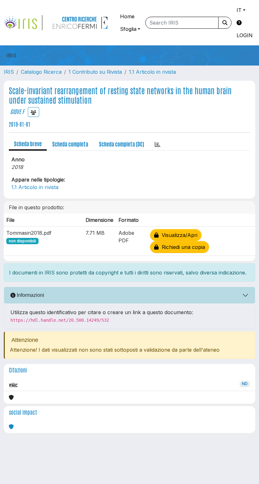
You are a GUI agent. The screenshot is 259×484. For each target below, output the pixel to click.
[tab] (157, 144)
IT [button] (239, 10)
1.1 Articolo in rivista (152, 72)
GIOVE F (17, 111)
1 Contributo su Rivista (95, 72)
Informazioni (29, 295)
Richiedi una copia (182, 247)
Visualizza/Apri (178, 235)
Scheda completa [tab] (70, 143)
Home (127, 16)
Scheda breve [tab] (28, 143)
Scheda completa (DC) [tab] (121, 143)
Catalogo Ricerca (41, 72)
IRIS (9, 72)
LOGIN (245, 35)
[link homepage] (23, 22)
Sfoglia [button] (128, 29)
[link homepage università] (79, 22)
